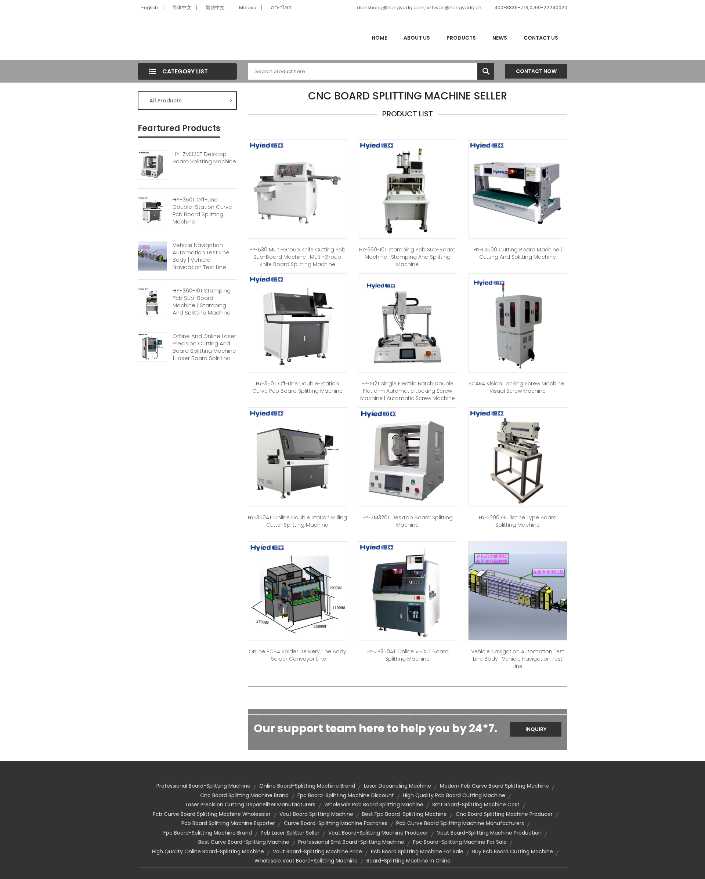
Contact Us (541, 37)
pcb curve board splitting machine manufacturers (460, 823)
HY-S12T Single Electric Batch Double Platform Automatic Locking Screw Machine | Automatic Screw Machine (407, 391)
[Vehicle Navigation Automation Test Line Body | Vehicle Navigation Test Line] (152, 255)
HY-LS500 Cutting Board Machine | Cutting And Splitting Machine (518, 253)
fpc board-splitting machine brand (207, 832)
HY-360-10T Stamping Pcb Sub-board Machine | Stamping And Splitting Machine (202, 301)
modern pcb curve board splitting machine (494, 785)
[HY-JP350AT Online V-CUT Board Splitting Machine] (407, 590)
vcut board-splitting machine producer (378, 832)
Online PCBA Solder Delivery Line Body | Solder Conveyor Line (297, 655)
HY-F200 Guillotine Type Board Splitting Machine (518, 521)
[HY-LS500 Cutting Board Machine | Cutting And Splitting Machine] (518, 188)
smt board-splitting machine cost (476, 804)
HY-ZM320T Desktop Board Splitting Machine (204, 157)
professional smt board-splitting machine (351, 842)
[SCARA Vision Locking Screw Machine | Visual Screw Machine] (518, 322)
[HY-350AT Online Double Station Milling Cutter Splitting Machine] (297, 456)
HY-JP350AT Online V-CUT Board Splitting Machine (407, 655)
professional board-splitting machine (203, 785)
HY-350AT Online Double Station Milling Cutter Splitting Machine (297, 521)
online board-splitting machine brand (307, 785)
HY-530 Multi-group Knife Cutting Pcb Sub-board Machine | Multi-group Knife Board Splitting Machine (297, 257)
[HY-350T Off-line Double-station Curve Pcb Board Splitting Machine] (152, 210)
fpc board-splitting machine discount (345, 795)
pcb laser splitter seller (290, 832)
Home (379, 37)
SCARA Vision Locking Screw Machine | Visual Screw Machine (518, 387)
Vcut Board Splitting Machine (316, 814)
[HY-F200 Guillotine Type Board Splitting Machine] (518, 456)
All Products (190, 100)
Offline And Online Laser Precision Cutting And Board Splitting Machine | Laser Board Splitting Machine (204, 351)
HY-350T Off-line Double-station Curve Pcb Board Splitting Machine (202, 210)
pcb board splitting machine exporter (228, 823)
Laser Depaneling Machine (397, 785)
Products (461, 37)
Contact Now (536, 71)
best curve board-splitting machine (243, 842)
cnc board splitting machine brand (244, 795)
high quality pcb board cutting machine (454, 795)
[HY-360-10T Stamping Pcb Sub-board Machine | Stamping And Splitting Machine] (152, 301)
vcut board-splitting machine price (317, 851)
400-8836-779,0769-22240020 (530, 7)
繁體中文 (215, 7)
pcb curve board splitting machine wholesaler (212, 814)
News (499, 37)
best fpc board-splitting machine (404, 814)
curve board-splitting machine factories (335, 823)
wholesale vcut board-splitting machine (306, 860)
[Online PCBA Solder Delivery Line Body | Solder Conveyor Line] (297, 590)
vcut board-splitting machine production (489, 832)
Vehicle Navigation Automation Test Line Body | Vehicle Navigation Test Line (201, 256)
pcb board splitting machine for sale (417, 851)
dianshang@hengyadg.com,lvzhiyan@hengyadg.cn (419, 7)
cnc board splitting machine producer (504, 814)
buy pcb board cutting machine (512, 851)
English (149, 7)
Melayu (247, 7)
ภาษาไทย (281, 7)
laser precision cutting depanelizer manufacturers (250, 804)
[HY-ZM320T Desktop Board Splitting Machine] (152, 164)
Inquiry (535, 729)
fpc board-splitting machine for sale (460, 842)
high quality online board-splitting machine (208, 851)
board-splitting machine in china (408, 860)
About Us (417, 37)
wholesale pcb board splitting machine (373, 804)
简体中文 (181, 7)
